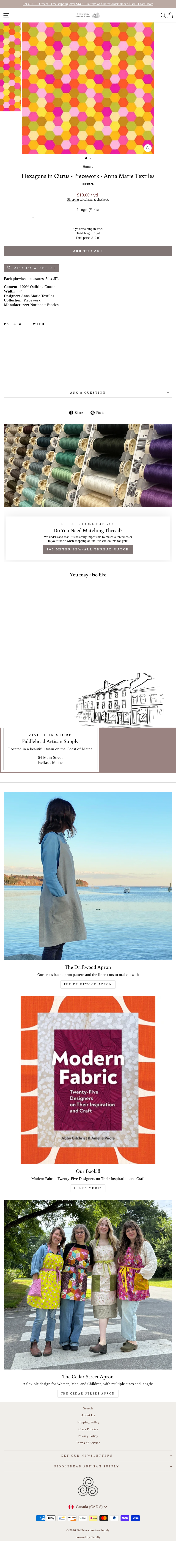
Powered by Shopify (88, 1537)
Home (87, 166)
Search (88, 1408)
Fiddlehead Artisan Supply (86, 1466)
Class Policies (88, 1429)
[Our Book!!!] (88, 1080)
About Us (88, 1415)
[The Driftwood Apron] (88, 876)
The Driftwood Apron (88, 984)
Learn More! (88, 1188)
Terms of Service (88, 1443)
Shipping (73, 199)
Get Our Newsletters (87, 1455)
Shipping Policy (88, 1422)
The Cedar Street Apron (88, 1393)
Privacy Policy (88, 1436)
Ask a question (88, 392)
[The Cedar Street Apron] (88, 1284)
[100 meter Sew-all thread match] (88, 493)
